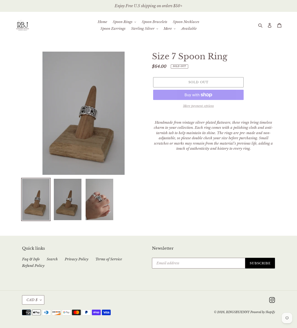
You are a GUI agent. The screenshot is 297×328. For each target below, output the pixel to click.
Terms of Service (108, 259)
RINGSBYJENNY (237, 312)
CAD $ (32, 300)
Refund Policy (33, 265)
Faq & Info (31, 259)
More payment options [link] (198, 106)
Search (52, 259)
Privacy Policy (76, 259)
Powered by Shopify (262, 312)
